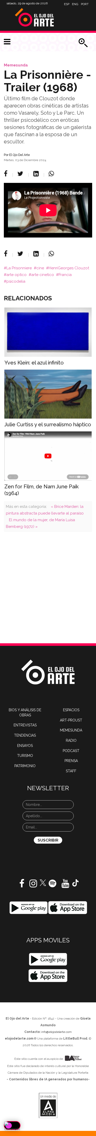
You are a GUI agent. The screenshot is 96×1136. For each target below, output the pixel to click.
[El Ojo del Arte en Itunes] (67, 907)
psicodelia (15, 281)
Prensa (71, 761)
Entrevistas (25, 725)
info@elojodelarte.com (56, 1032)
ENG (75, 4)
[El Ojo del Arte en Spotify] (52, 885)
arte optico (16, 274)
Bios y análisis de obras (25, 712)
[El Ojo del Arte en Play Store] (28, 907)
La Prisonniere (19, 268)
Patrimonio (25, 766)
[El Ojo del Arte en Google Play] (48, 959)
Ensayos (25, 746)
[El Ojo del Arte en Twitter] (43, 882)
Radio (71, 740)
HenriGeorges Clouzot (69, 268)
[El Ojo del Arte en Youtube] (65, 885)
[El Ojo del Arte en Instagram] (33, 885)
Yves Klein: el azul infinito (34, 363)
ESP (66, 4)
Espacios (71, 710)
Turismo (25, 756)
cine (40, 268)
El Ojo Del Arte (19, 155)
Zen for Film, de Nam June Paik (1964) (41, 489)
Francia (65, 274)
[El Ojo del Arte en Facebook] (22, 885)
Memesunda (16, 65)
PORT (85, 4)
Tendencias (25, 735)
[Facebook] (6, 173)
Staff (71, 771)
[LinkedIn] (37, 173)
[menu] (7, 42)
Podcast (71, 751)
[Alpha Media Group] (48, 1105)
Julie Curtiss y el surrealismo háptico (47, 424)
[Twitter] (21, 173)
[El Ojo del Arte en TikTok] (75, 882)
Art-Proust (71, 720)
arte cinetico (42, 274)
